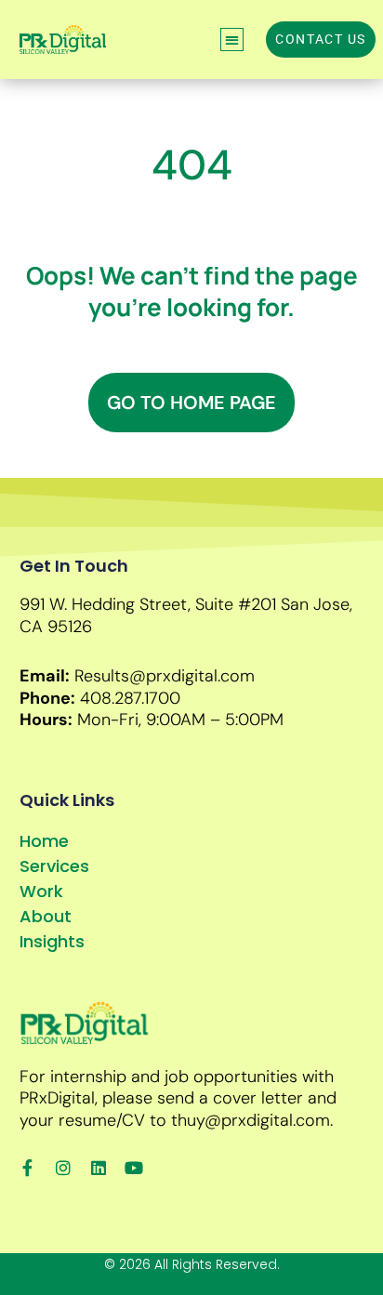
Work (41, 891)
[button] (232, 39)
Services (54, 866)
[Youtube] (133, 1167)
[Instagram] (63, 1167)
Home (44, 840)
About (46, 916)
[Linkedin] (98, 1167)
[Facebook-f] (28, 1167)
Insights (52, 941)
